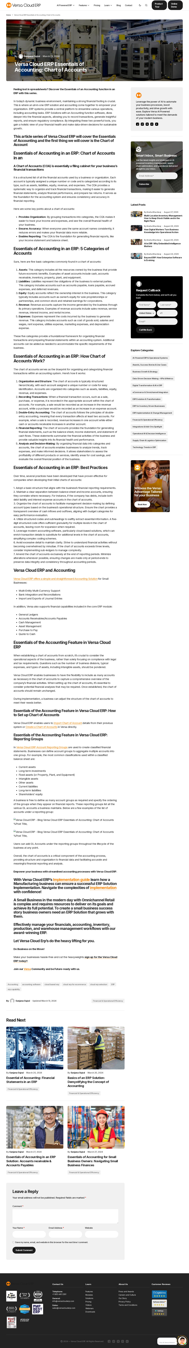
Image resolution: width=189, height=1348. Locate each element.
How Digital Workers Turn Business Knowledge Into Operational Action (161, 231)
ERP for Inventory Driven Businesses (149, 406)
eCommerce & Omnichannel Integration (150, 392)
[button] (140, 5)
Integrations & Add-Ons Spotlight (147, 426)
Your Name (18, 1228)
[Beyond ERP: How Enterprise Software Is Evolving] (136, 258)
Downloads (90, 1312)
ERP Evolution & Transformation (147, 399)
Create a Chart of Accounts (41, 726)
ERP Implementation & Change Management (152, 413)
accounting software (31, 984)
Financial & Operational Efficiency (108, 1001)
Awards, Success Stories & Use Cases (149, 365)
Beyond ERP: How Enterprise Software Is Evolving (163, 259)
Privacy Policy (125, 1302)
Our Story (123, 1298)
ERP (113, 984)
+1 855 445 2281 (59, 1294)
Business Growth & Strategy (145, 371)
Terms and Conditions (128, 1305)
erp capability (14, 989)
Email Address (56, 1228)
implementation (103, 887)
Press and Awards (126, 1291)
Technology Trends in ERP (144, 447)
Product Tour (159, 5)
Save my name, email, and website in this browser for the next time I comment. (51, 1242)
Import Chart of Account (68, 723)
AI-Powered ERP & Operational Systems (150, 358)
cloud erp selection (98, 984)
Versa (27, 969)
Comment (17, 1206)
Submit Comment (24, 1250)
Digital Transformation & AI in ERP (147, 385)
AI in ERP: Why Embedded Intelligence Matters (162, 245)
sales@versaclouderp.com (63, 1308)
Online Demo (174, 5)
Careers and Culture (127, 1295)
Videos (88, 1305)
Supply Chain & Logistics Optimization (149, 440)
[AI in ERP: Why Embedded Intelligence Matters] (136, 244)
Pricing (88, 1302)
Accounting (13, 984)
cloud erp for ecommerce (74, 984)
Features (89, 1291)
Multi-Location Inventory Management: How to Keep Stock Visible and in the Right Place (163, 218)
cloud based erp (52, 984)
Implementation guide (71, 879)
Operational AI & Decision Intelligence (149, 433)
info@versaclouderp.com (63, 1301)
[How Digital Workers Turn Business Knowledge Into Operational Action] (136, 231)
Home (8, 15)
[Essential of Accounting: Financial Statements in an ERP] (34, 1048)
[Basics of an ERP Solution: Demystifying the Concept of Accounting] (96, 1048)
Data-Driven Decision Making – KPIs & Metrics (153, 378)
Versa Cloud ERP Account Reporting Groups (42, 747)
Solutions (89, 1298)
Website (89, 1228)
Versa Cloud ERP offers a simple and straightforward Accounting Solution (56, 578)
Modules (89, 1295)
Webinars (89, 1308)
